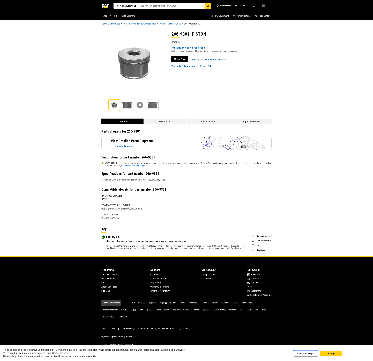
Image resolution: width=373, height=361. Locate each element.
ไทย (256, 310)
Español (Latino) (219, 310)
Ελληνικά (235, 303)
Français (214, 303)
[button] (208, 59)
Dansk (182, 303)
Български (142, 303)
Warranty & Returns (159, 286)
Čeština (173, 303)
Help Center (156, 282)
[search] (208, 6)
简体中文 (152, 303)
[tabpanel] (134, 63)
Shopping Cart (208, 274)
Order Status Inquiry (160, 290)
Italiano (124, 310)
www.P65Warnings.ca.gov (135, 165)
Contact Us (155, 274)
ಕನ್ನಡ (141, 310)
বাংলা (133, 303)
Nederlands (193, 303)
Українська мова (109, 317)
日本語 (133, 310)
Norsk (158, 310)
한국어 (149, 310)
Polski (166, 310)
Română (196, 310)
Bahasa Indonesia (110, 310)
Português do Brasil (181, 310)
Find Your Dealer (158, 278)
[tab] (114, 105)
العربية (126, 303)
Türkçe (264, 310)
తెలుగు (249, 310)
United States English (111, 303)
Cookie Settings (128, 328)
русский (206, 310)
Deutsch (224, 303)
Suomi (204, 303)
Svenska (232, 310)
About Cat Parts (109, 286)
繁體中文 (163, 303)
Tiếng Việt (123, 317)
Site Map (105, 290)
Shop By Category (110, 274)
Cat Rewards (208, 278)
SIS (102, 282)
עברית (244, 303)
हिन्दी (251, 303)
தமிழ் (241, 310)
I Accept (331, 353)
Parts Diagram (108, 278)
